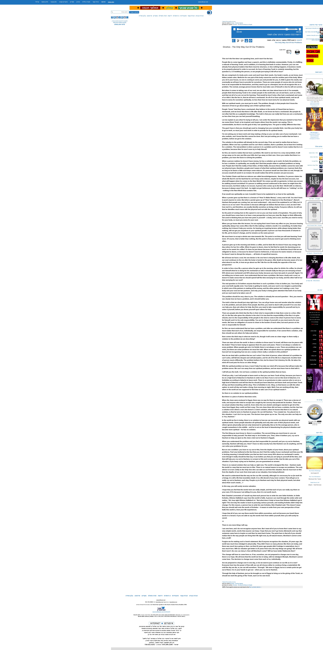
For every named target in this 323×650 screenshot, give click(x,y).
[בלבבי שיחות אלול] (314, 266)
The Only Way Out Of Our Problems (288, 42)
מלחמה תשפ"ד (134, 12)
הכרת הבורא (200, 16)
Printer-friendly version (299, 50)
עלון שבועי (54, 2)
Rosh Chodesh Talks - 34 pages (314, 225)
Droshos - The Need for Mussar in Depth (242, 24)
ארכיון (78, 2)
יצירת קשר (96, 2)
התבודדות (183, 16)
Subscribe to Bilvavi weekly (119, 22)
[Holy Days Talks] (314, 119)
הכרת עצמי (191, 16)
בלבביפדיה (142, 16)
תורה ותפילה (163, 16)
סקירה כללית (86, 2)
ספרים (72, 2)
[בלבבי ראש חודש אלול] (314, 239)
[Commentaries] (314, 468)
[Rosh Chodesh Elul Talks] (314, 212)
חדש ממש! (44, 2)
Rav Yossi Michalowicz (314, 476)
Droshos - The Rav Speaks (236, 23)
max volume (299, 29)
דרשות (170, 16)
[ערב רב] (315, 302)
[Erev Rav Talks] (314, 379)
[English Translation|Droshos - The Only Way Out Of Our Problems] (233, 40)
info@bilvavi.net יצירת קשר (162, 602)
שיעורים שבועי (63, 2)
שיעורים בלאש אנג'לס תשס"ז (229, 21)
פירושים (149, 16)
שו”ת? (37, 2)
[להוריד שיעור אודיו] (246, 40)
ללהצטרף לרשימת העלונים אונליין (120, 21)
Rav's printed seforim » (255, 587)
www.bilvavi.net (203, 2)
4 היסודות (176, 16)
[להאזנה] (250, 40)
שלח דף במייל (291, 49)
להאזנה (234, 29)
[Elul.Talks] (314, 185)
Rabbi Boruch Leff (314, 482)
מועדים (155, 16)
